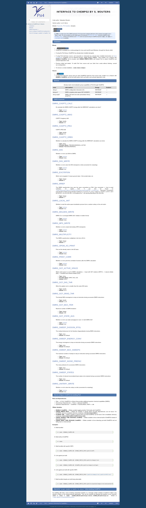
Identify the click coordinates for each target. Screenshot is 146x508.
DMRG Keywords (33, 29)
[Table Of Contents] (98, 2)
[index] (38, 11)
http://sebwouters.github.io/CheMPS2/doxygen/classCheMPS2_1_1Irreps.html (78, 190)
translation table (59, 38)
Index (117, 2)
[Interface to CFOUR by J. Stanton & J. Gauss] (101, 2)
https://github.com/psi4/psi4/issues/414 (64, 497)
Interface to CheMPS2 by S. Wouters (36, 24)
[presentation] (76, 403)
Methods (31, 27)
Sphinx (92, 506)
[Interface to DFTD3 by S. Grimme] (105, 2)
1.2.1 (41, 2)
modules (111, 2)
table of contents (38, 22)
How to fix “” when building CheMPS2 (39, 33)
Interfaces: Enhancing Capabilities (58, 2)
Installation (31, 26)
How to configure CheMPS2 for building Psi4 (39, 31)
